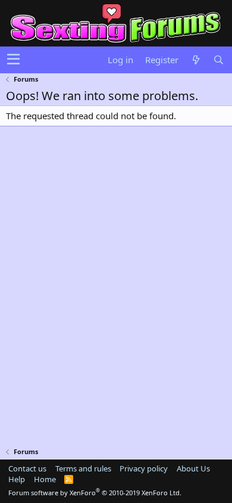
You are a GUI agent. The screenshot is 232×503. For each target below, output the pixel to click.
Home (45, 479)
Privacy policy (144, 468)
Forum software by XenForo (94, 492)
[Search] (218, 60)
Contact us (27, 468)
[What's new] (195, 60)
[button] (13, 59)
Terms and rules (83, 468)
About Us (193, 468)
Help (16, 479)
